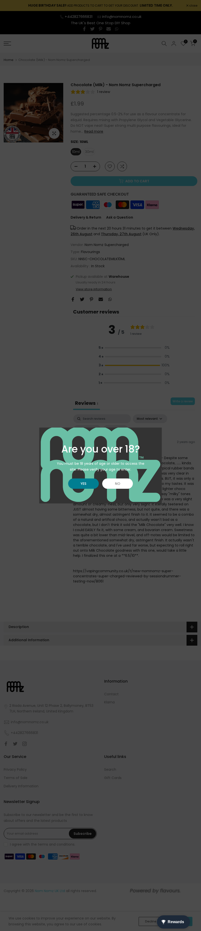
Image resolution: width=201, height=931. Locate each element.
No (117, 483)
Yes (83, 483)
